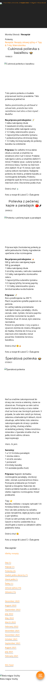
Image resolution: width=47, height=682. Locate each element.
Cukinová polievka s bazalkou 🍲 (23, 51)
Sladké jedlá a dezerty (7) (16, 575)
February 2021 (11, 656)
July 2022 (9, 614)
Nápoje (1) (9, 566)
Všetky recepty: (12, 553)
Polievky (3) (10, 571)
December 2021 (12, 630)
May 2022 (9, 618)
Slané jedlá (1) (11, 579)
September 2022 (12, 609)
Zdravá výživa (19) (13, 588)
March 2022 (10, 622)
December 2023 (12, 601)
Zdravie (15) (10, 592)
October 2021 (11, 639)
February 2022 (11, 626)
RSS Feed (9, 665)
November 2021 (12, 635)
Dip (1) (8, 562)
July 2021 (9, 651)
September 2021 (12, 643)
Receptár (25, 34)
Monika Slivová (12, 34)
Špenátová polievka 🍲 (23, 358)
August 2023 (10, 605)
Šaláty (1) (9, 583)
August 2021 (10, 647)
